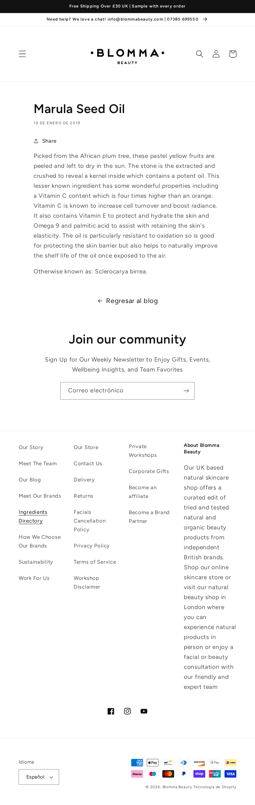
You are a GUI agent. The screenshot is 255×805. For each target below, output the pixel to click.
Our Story (31, 447)
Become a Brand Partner (149, 516)
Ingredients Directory (33, 516)
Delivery (84, 479)
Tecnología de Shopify (214, 787)
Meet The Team (38, 463)
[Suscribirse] (186, 391)
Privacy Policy (92, 545)
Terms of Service (95, 562)
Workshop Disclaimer (87, 582)
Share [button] (49, 141)
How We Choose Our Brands (40, 541)
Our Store (86, 447)
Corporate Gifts (149, 471)
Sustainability (36, 562)
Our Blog (30, 479)
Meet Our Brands (40, 496)
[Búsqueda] (200, 54)
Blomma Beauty (177, 787)
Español (35, 777)
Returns (83, 496)
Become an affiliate (142, 491)
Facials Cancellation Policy (90, 521)
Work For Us (34, 578)
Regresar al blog (132, 300)
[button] (22, 54)
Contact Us (88, 463)
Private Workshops (143, 450)
